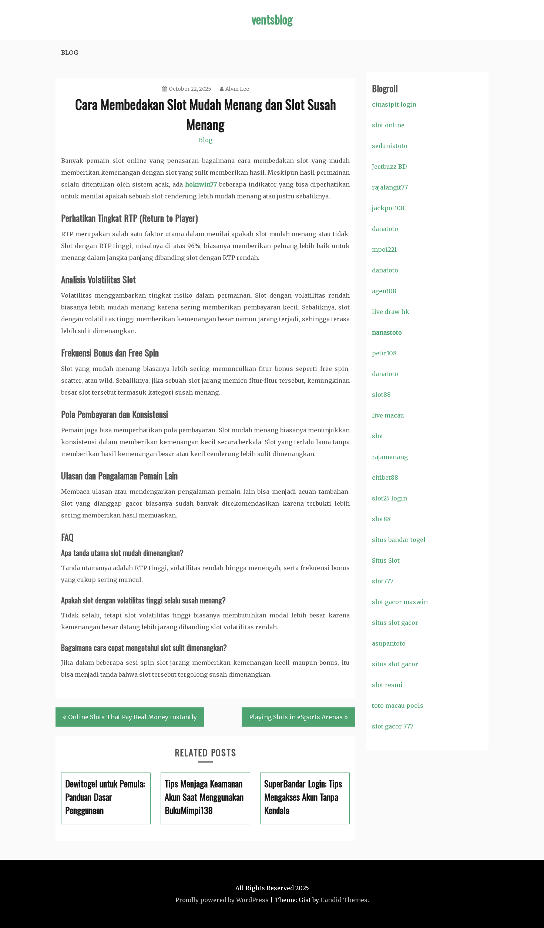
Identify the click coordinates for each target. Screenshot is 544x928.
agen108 (384, 291)
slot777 (382, 581)
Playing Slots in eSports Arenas (296, 717)
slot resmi (387, 685)
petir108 (384, 353)
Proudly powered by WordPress (222, 900)
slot (377, 436)
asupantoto (389, 643)
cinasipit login (394, 104)
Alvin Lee (237, 89)
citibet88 (385, 477)
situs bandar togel (399, 539)
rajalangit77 (390, 187)
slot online (388, 125)
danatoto (385, 228)
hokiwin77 (201, 184)
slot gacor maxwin (400, 602)
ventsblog (272, 19)
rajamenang (390, 456)
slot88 (381, 394)
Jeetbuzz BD (389, 166)
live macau (388, 415)
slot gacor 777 (392, 726)
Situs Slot (386, 560)
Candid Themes (343, 900)
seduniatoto (389, 146)
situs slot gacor (395, 622)
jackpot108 (388, 208)
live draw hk (390, 311)
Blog (69, 52)
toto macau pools (397, 705)
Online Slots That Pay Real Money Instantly (132, 717)
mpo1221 (384, 249)
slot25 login (389, 498)
